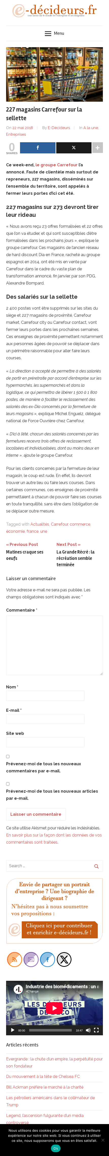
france (33, 531)
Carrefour (59, 524)
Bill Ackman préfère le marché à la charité (44, 1087)
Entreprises (16, 134)
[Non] (102, 1140)
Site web (15, 733)
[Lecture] (12, 1030)
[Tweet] (74, 147)
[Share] (38, 147)
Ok (55, 1148)
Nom (12, 687)
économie (15, 531)
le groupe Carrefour (57, 165)
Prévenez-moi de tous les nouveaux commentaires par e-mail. (43, 767)
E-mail (14, 710)
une (43, 531)
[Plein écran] (96, 1030)
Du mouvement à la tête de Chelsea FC (43, 1076)
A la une (90, 128)
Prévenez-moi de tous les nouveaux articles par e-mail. (52, 795)
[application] (54, 1008)
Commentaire (21, 610)
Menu (59, 33)
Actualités (39, 524)
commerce (80, 524)
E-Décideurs (59, 128)
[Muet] (88, 1030)
